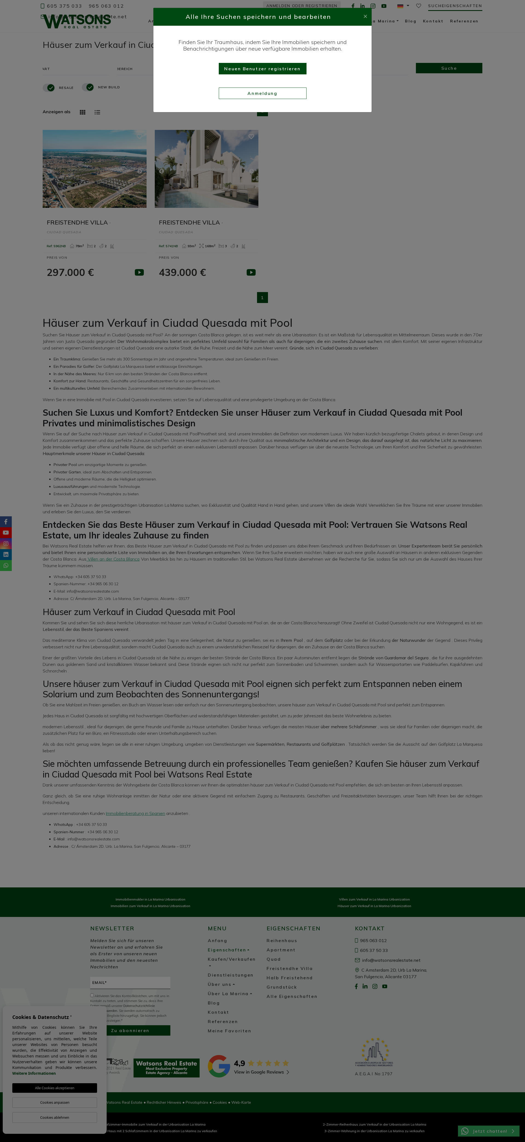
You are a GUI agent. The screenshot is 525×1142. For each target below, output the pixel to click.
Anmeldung (262, 93)
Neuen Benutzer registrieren (262, 68)
